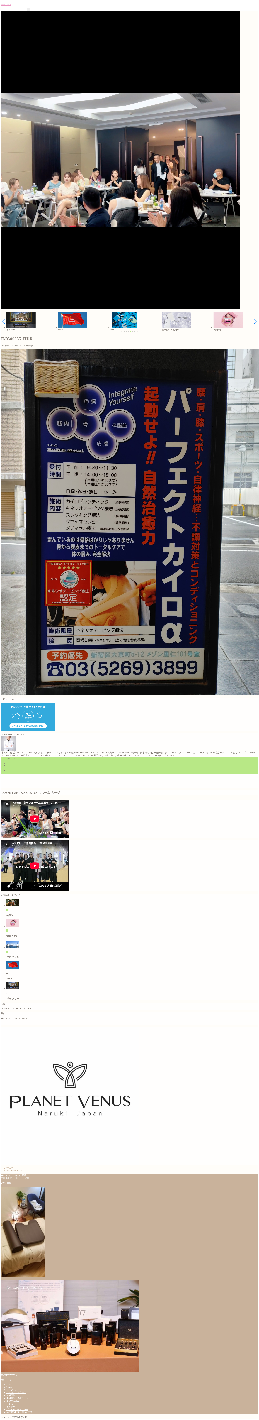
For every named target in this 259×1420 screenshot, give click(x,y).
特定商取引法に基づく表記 (19, 1412)
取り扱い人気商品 (16, 1392)
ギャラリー (11, 1407)
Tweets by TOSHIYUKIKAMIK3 (16, 1008)
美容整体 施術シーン (17, 1398)
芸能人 (9, 1404)
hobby (9, 1387)
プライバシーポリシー (17, 1409)
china (8, 1385)
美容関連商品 (12, 1401)
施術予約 (10, 1395)
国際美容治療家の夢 (6, 5)
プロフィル (11, 1390)
